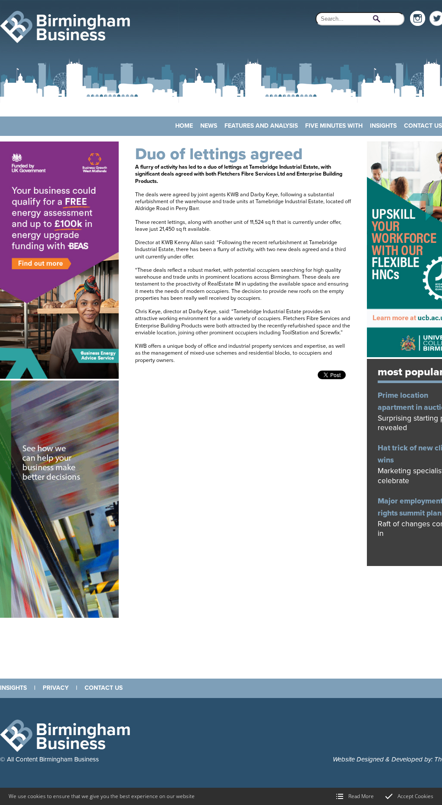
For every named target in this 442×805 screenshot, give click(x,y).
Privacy (56, 688)
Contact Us (423, 125)
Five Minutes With (334, 125)
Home (184, 125)
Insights (383, 125)
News (208, 125)
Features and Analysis (261, 125)
